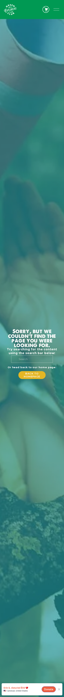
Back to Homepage (32, 375)
